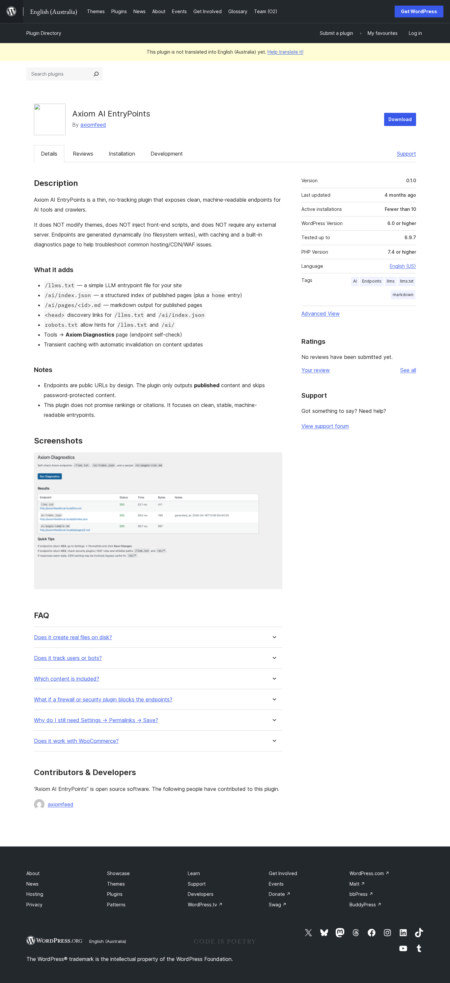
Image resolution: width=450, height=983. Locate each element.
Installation (122, 153)
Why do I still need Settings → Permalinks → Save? (96, 720)
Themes (116, 884)
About (33, 873)
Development (167, 153)
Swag (278, 904)
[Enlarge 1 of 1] (273, 461)
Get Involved (283, 873)
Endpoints (371, 281)
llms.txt (406, 281)
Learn (194, 873)
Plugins (115, 894)
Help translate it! (285, 52)
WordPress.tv (205, 904)
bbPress (361, 894)
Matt (357, 884)
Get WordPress (419, 11)
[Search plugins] (96, 74)
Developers (200, 894)
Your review (315, 370)
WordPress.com (369, 873)
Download (400, 119)
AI (355, 281)
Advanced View (320, 313)
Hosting (34, 894)
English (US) (403, 266)
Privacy (34, 904)
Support (406, 153)
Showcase (118, 873)
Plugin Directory (43, 33)
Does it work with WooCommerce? (76, 741)
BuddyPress (365, 904)
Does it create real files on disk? (73, 637)
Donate (280, 894)
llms (391, 281)
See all (408, 370)
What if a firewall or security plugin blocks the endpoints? (103, 699)
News (32, 884)
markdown (403, 294)
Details (49, 153)
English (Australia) (107, 941)
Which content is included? (66, 679)
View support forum (325, 426)
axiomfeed (93, 124)
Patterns (116, 904)
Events (276, 884)
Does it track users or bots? (68, 658)
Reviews (83, 153)
